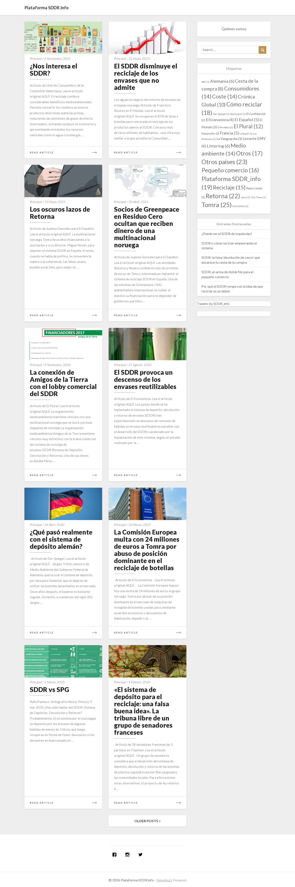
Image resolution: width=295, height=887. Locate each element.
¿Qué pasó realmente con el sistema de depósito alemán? (61, 539)
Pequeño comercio (230, 170)
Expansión (210, 133)
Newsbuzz (164, 880)
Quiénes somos (234, 29)
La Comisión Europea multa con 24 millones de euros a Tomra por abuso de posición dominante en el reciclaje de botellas (146, 549)
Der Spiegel (221, 114)
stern (245, 197)
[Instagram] (128, 854)
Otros (249, 153)
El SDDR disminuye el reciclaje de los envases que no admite (145, 76)
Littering (218, 145)
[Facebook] (115, 854)
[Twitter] (141, 854)
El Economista (220, 119)
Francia (229, 133)
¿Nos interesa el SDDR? (53, 69)
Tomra (216, 204)
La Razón (245, 133)
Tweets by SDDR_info (213, 303)
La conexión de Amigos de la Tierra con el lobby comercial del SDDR (63, 382)
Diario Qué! (238, 114)
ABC (205, 81)
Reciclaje (229, 187)
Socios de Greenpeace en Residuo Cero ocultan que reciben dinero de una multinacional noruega (146, 227)
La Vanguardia (229, 138)
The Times (258, 197)
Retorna (223, 196)
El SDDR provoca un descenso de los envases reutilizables (145, 379)
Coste (224, 96)
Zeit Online (240, 206)
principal (36, 58)
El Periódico (225, 127)
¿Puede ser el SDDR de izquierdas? (226, 234)
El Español (247, 119)
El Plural (248, 126)
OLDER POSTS (146, 821)
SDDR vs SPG (49, 689)
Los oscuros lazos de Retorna (60, 212)
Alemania (222, 81)
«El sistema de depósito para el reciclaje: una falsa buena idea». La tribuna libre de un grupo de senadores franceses (143, 710)
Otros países (224, 161)
